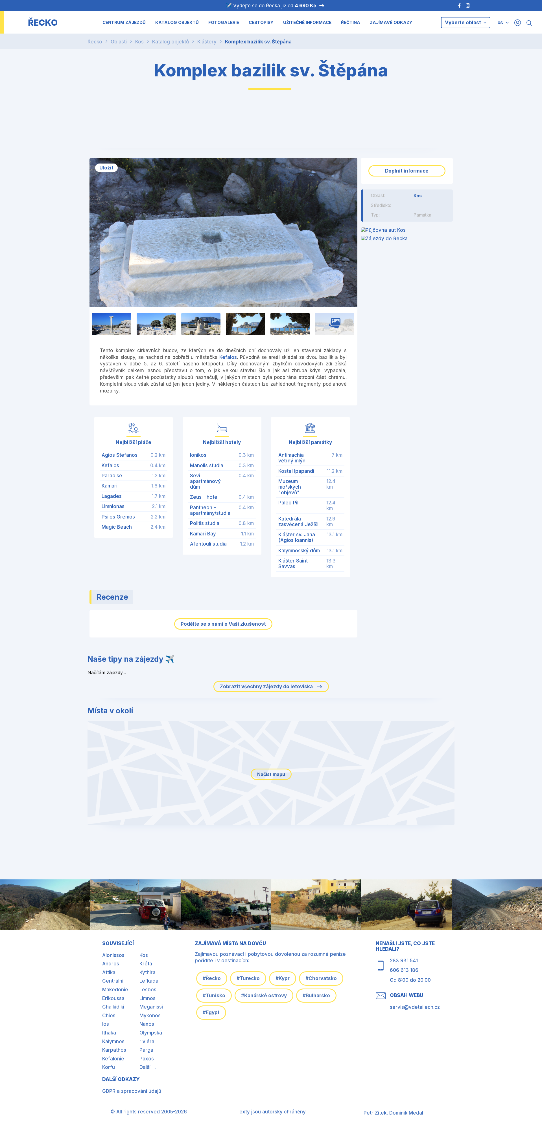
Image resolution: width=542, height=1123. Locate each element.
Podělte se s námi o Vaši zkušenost (223, 624)
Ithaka (109, 1033)
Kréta (145, 964)
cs (500, 22)
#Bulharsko (316, 995)
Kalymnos (113, 1041)
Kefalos (228, 357)
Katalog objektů (170, 42)
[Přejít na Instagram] (468, 5)
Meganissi (151, 1007)
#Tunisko (214, 995)
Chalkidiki (113, 1007)
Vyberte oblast (463, 22)
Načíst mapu (271, 774)
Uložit (106, 168)
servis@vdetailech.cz (415, 1007)
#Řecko (212, 978)
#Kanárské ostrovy (264, 995)
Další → (148, 1067)
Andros (110, 964)
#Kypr (283, 978)
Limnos (147, 998)
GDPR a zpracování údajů (131, 1091)
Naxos (146, 1024)
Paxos (146, 1059)
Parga (146, 1050)
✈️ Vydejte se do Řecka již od (271, 5)
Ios (105, 1024)
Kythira (147, 972)
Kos (139, 42)
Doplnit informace (407, 171)
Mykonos (150, 1015)
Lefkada (148, 981)
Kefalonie (113, 1059)
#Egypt (211, 1012)
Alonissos (113, 955)
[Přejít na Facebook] (456, 5)
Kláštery (207, 42)
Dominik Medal (406, 1113)
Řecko (95, 42)
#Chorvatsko (321, 978)
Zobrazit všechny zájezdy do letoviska (267, 686)
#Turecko (248, 978)
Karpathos (114, 1050)
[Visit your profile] (518, 22)
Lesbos (147, 989)
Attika (108, 972)
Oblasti (119, 42)
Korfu (108, 1067)
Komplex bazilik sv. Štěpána (258, 42)
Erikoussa (113, 998)
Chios (108, 1015)
